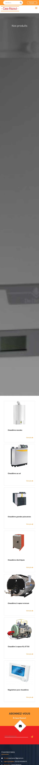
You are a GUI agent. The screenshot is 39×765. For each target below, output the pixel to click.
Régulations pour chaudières (18, 690)
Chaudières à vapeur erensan (18, 603)
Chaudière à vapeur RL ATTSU (18, 646)
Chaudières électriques (16, 560)
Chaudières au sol (14, 473)
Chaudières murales (15, 430)
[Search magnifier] (21, 2)
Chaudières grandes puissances (19, 517)
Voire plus (29, 437)
